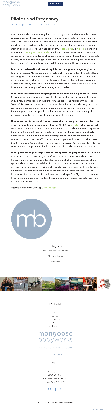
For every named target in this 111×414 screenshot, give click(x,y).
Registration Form (55, 326)
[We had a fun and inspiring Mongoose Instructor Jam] (90, 284)
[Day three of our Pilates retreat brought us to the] (49, 284)
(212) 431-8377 (55, 375)
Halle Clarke (66, 49)
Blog (55, 323)
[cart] (56, 409)
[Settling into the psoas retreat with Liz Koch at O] (21, 284)
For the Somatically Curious (55, 251)
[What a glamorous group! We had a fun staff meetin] (7, 284)
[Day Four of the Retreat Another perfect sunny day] (35, 284)
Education (55, 320)
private (74, 125)
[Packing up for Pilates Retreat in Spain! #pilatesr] (76, 284)
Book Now (55, 4)
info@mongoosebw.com (55, 372)
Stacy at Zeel (49, 188)
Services (56, 316)
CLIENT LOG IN (55, 355)
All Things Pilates (45, 25)
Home (55, 313)
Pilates (80, 49)
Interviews (55, 262)
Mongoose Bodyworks (37, 52)
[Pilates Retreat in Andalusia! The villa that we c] (62, 284)
